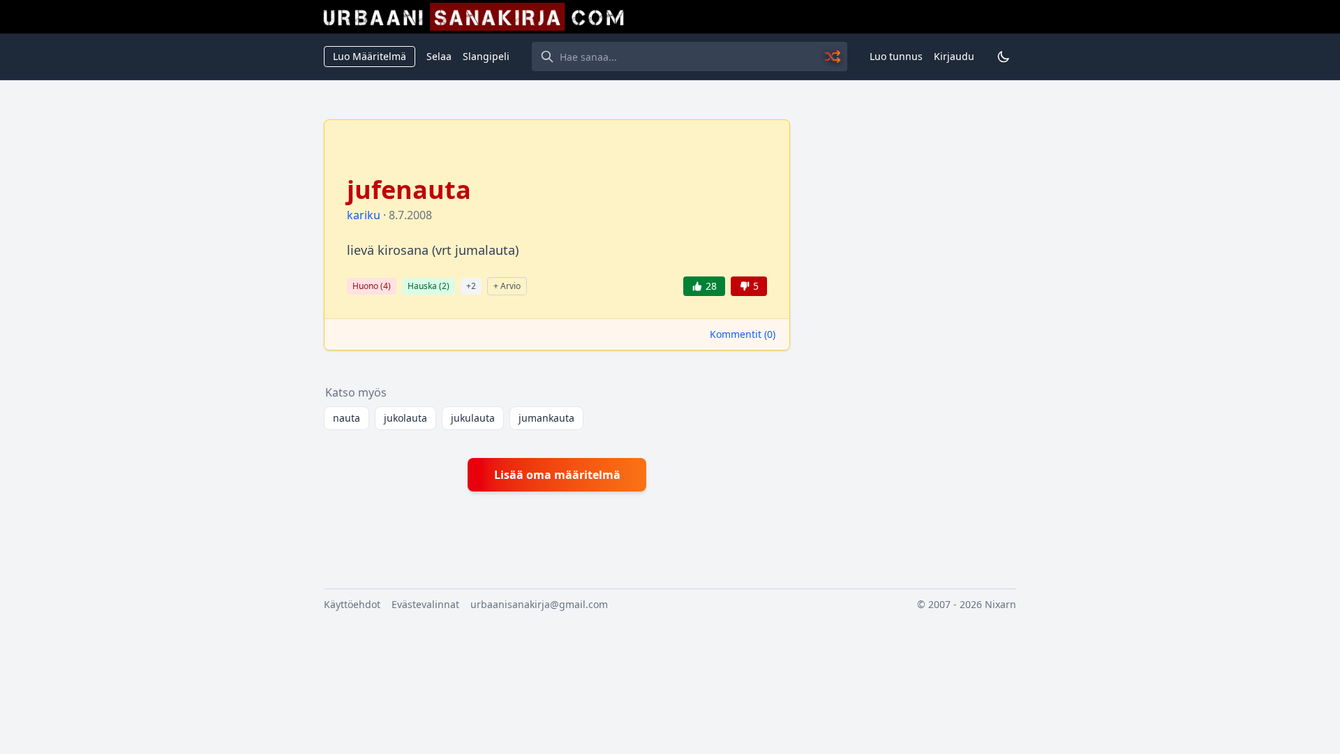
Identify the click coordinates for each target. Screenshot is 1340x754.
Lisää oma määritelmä (557, 474)
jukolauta (405, 417)
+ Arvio (507, 286)
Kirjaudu (954, 56)
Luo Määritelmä (369, 56)
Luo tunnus (896, 56)
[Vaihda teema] (1003, 56)
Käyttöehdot (352, 604)
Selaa (439, 56)
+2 (471, 286)
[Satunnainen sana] (833, 56)
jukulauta (473, 417)
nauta (346, 417)
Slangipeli (486, 56)
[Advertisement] (911, 328)
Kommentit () (742, 334)
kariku (363, 215)
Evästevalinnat (425, 604)
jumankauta (546, 417)
